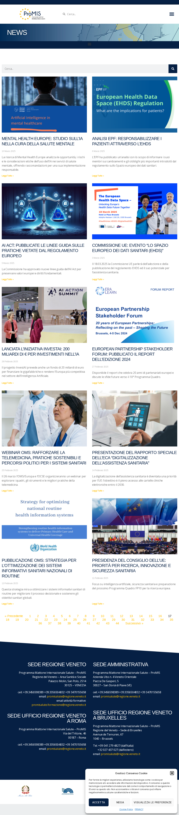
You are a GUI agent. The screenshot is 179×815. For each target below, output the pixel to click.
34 (161, 619)
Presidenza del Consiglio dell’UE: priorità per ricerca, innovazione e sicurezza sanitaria (131, 565)
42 (98, 623)
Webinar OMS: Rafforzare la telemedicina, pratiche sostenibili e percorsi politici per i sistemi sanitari (44, 457)
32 (142, 619)
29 (113, 619)
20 (26, 619)
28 (104, 619)
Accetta (98, 802)
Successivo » (134, 623)
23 (55, 619)
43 (107, 623)
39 (69, 623)
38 (59, 623)
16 (160, 616)
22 (46, 619)
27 (94, 619)
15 (150, 616)
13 (131, 616)
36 (40, 623)
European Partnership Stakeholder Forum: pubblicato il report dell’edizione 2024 (132, 354)
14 (140, 616)
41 (88, 623)
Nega (120, 802)
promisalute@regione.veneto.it (66, 696)
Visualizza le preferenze (153, 802)
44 (117, 623)
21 (36, 619)
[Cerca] (173, 68)
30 (123, 619)
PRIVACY (139, 809)
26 (84, 619)
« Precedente (14, 616)
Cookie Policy (126, 809)
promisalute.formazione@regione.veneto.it (59, 705)
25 (75, 619)
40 (78, 623)
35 (171, 619)
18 (7, 619)
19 (17, 619)
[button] (172, 773)
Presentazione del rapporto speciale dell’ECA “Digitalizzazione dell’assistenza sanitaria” (134, 457)
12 (121, 616)
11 (111, 616)
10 (102, 616)
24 (65, 619)
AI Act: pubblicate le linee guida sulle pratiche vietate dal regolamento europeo (43, 250)
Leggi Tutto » (8, 176)
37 (49, 623)
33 (152, 619)
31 (133, 619)
